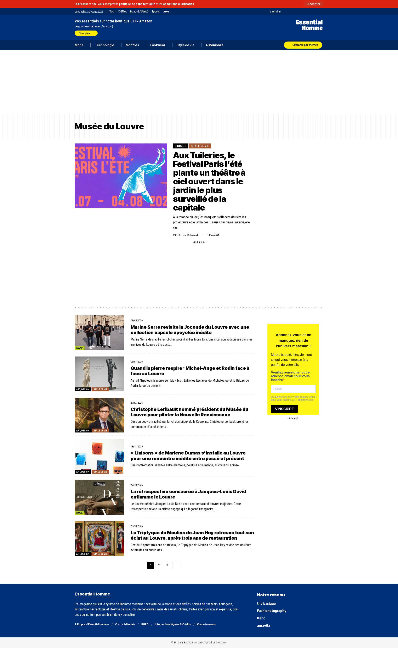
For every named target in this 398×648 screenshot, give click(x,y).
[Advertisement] (199, 82)
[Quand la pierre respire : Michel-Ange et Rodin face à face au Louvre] (99, 373)
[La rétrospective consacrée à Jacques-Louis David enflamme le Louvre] (99, 497)
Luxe (166, 11)
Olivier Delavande (188, 235)
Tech (112, 11)
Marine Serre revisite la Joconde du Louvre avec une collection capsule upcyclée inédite (190, 329)
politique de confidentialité (137, 4)
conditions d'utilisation (178, 4)
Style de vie (200, 146)
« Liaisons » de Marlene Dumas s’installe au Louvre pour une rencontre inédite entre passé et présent (188, 455)
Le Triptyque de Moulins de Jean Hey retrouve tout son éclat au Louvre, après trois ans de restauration (192, 535)
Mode (79, 348)
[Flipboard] (310, 11)
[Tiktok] (300, 11)
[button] (314, 3)
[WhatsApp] (315, 11)
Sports (156, 11)
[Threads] (320, 11)
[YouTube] (289, 11)
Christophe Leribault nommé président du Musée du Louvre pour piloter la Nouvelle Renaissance (189, 412)
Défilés (122, 11)
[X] (284, 11)
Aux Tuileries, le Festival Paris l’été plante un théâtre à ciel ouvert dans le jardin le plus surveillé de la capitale (209, 181)
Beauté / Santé (139, 11)
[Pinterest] (294, 11)
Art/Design (82, 389)
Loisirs (180, 146)
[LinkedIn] (305, 11)
